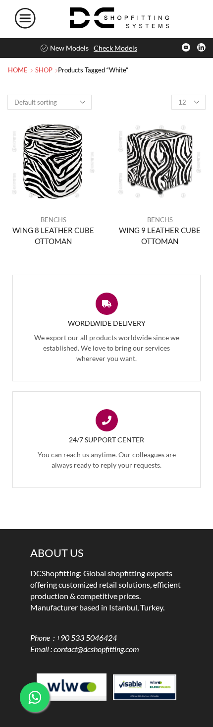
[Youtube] (186, 48)
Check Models (115, 48)
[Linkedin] (201, 48)
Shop (44, 70)
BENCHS (53, 220)
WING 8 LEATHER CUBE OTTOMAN (53, 235)
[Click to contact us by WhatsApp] (35, 697)
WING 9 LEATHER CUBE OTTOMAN (160, 235)
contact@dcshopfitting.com (96, 649)
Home (18, 70)
